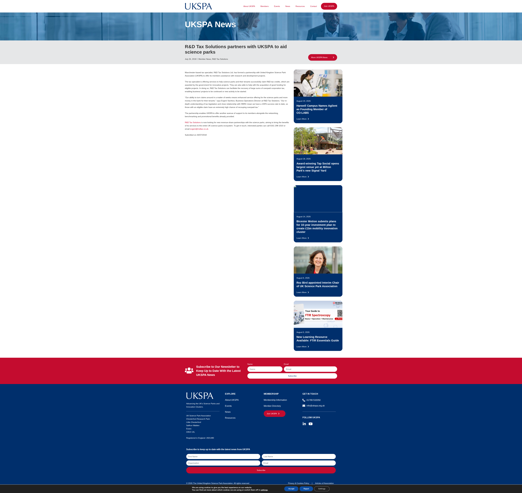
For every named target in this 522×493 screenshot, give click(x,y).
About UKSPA (249, 6)
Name (250, 364)
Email (286, 364)
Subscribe (261, 470)
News (287, 6)
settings (264, 490)
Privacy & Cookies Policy (298, 483)
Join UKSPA (329, 6)
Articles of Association (324, 483)
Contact (313, 6)
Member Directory (272, 406)
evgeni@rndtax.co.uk (199, 129)
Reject (306, 488)
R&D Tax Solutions (193, 122)
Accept (291, 488)
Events (277, 6)
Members (264, 6)
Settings (321, 488)
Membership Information (275, 400)
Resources (300, 6)
